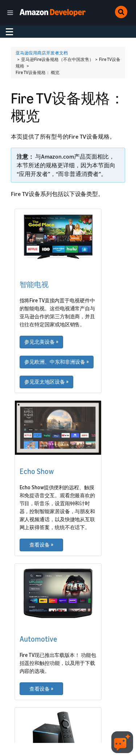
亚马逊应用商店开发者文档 (42, 53)
